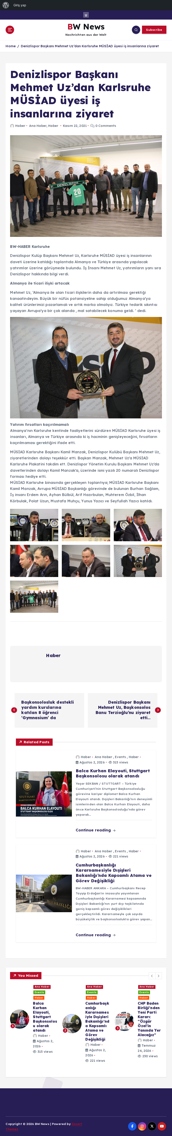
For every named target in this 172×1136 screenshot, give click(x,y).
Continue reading (94, 830)
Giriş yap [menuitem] (19, 5)
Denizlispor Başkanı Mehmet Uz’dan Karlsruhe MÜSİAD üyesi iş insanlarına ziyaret (90, 46)
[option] (33, 1012)
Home (11, 46)
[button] (152, 975)
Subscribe (154, 29)
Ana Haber (37, 126)
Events (120, 757)
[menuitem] (6, 5)
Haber (20, 126)
